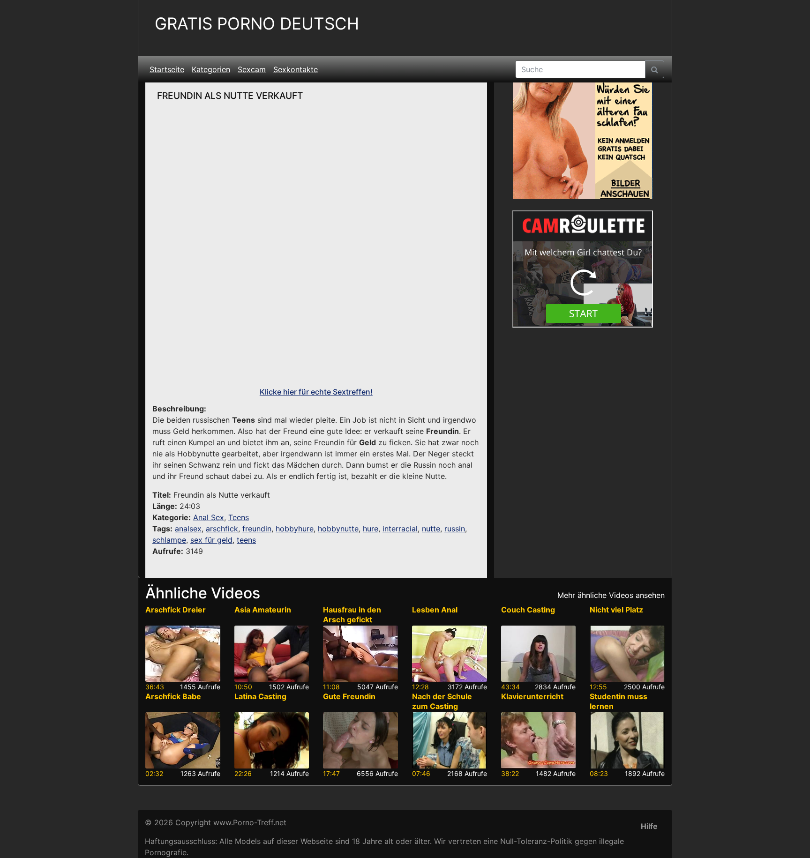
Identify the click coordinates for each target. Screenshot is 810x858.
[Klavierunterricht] (538, 740)
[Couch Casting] (538, 654)
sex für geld (211, 540)
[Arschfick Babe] (182, 740)
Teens (238, 517)
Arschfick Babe (173, 696)
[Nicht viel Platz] (627, 654)
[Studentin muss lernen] (627, 740)
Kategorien (211, 69)
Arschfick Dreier (175, 609)
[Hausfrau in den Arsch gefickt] (360, 654)
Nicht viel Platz (616, 609)
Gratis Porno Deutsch (257, 24)
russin (454, 528)
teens (246, 540)
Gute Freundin (349, 696)
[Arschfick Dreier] (182, 654)
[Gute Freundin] (360, 740)
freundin (256, 528)
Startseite (167, 69)
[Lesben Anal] (449, 654)
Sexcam (252, 69)
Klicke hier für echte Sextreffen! (316, 391)
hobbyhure (295, 528)
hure (370, 528)
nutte (431, 528)
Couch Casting (528, 609)
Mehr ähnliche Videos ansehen (611, 595)
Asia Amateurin (262, 609)
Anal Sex (208, 517)
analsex (188, 528)
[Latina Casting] (271, 740)
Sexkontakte (295, 69)
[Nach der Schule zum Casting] (449, 740)
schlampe (169, 540)
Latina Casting (260, 696)
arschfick (222, 528)
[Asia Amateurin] (271, 654)
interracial (400, 528)
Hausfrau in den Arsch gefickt (352, 614)
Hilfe (649, 826)
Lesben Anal (435, 609)
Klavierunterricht (532, 696)
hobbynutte (338, 528)
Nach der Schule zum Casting (442, 701)
